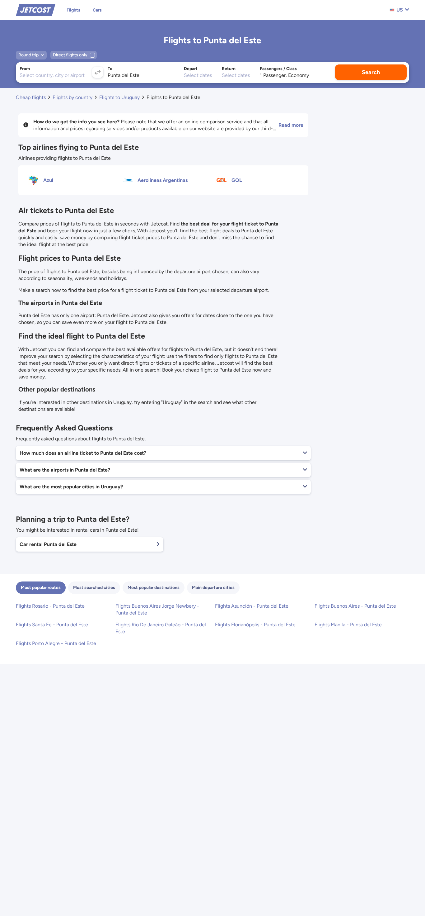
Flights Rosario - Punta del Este (50, 606)
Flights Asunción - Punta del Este (251, 606)
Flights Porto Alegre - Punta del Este (56, 643)
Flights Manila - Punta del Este (348, 625)
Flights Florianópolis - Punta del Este (255, 625)
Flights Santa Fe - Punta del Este (52, 625)
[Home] (35, 9)
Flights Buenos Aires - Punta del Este (355, 606)
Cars (97, 10)
